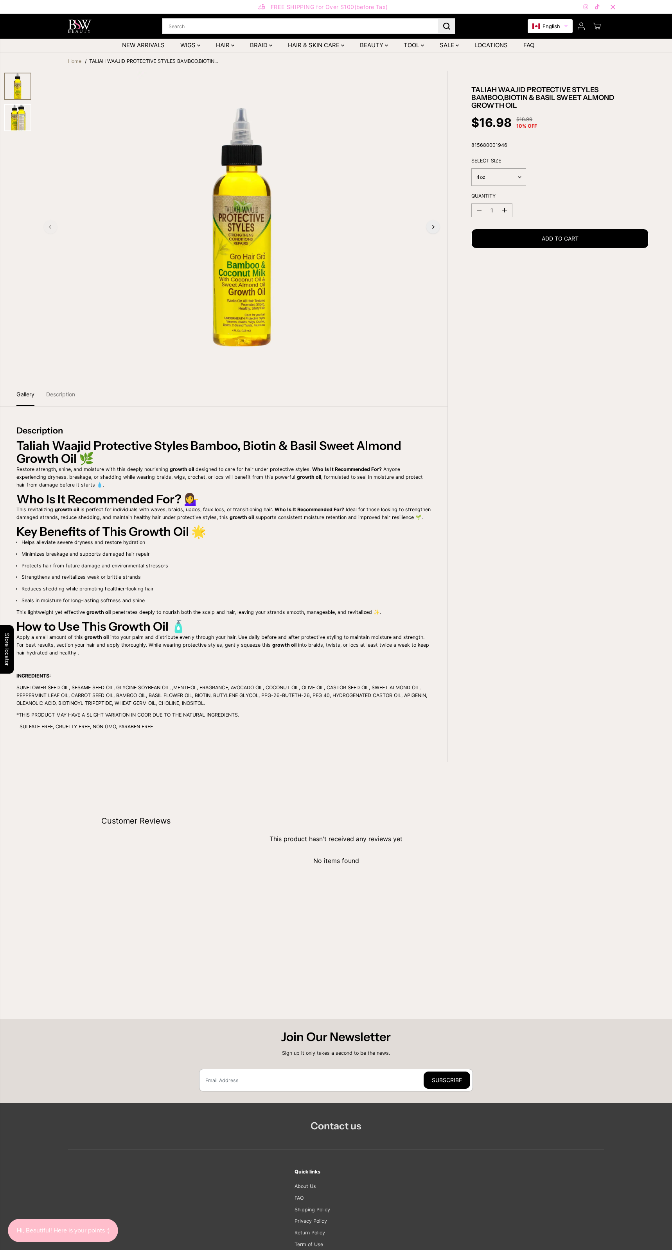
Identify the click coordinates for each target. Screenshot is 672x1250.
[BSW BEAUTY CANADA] (80, 26)
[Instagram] (586, 7)
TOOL (412, 45)
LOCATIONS (491, 45)
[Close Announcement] (613, 7)
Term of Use (309, 1244)
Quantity (483, 196)
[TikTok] (597, 7)
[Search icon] (446, 26)
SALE (448, 45)
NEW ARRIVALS (143, 45)
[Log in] (581, 26)
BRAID (259, 45)
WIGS (188, 45)
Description (60, 394)
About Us (305, 1186)
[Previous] (50, 227)
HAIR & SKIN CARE (314, 45)
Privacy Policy (311, 1221)
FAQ (528, 45)
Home (74, 61)
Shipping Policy (312, 1210)
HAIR (223, 45)
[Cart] (597, 26)
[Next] (433, 227)
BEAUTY (372, 45)
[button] (550, 26)
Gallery (25, 394)
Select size (486, 161)
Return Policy (310, 1233)
